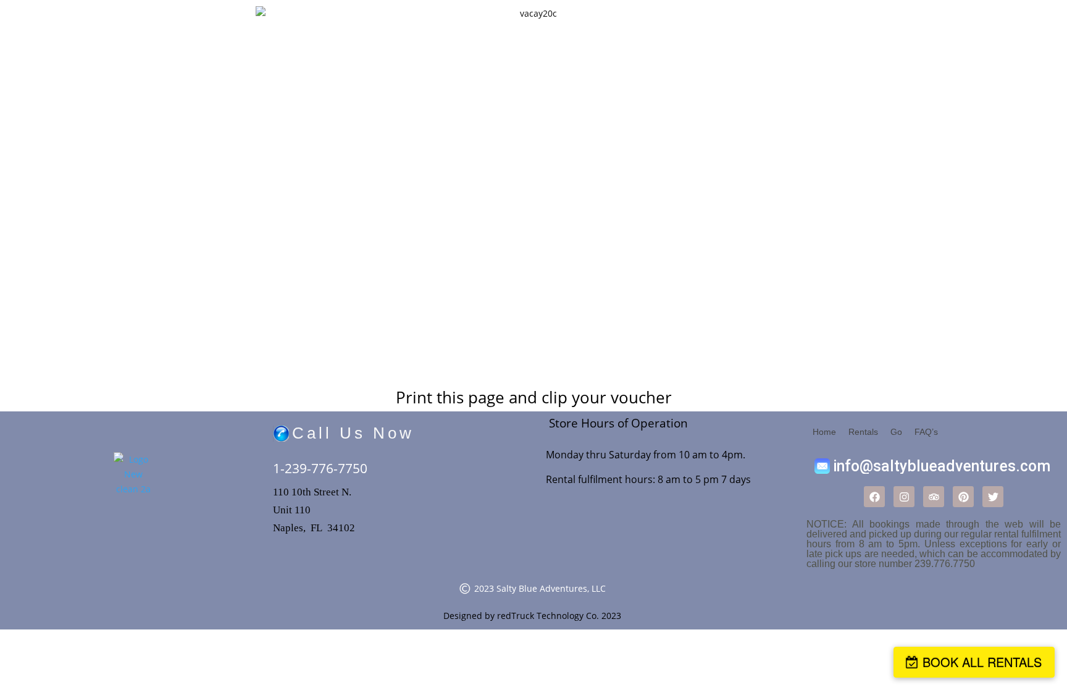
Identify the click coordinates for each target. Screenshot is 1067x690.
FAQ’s (926, 432)
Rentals (863, 432)
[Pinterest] (963, 496)
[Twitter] (992, 496)
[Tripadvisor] (933, 496)
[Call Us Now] (400, 433)
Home (824, 432)
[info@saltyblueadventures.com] (933, 466)
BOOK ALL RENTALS (982, 662)
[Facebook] (874, 496)
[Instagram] (903, 496)
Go (896, 432)
